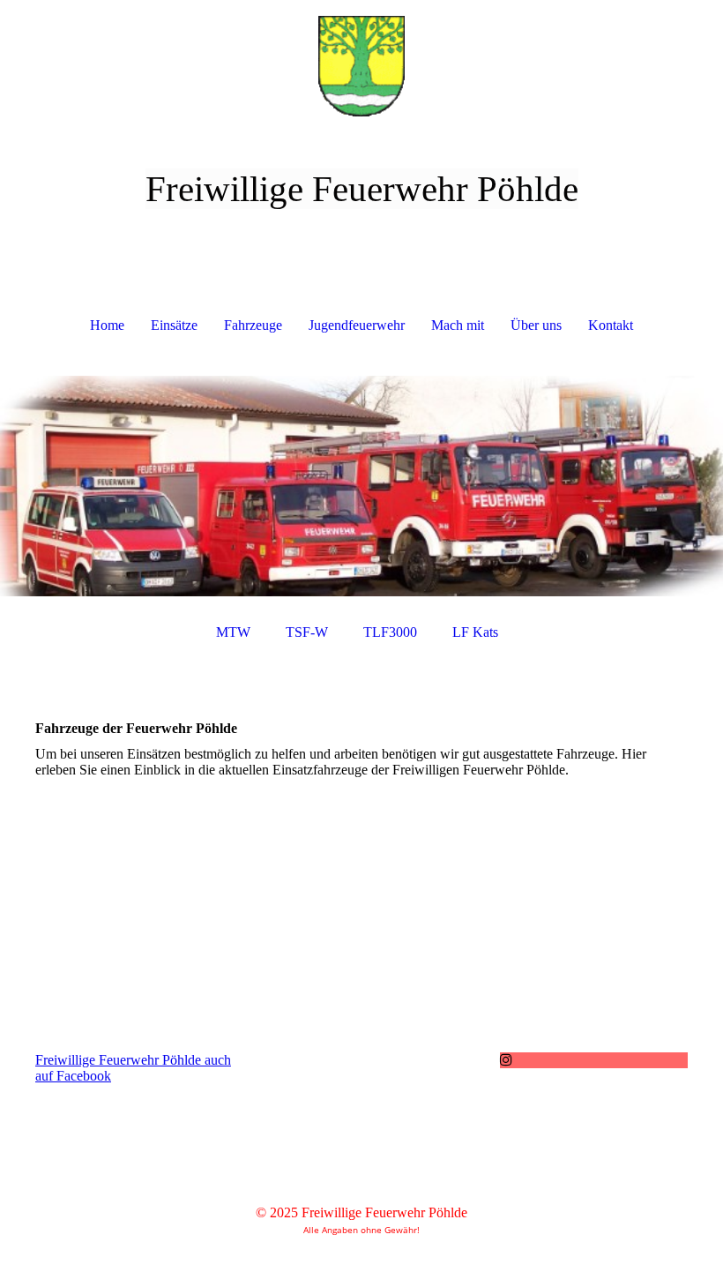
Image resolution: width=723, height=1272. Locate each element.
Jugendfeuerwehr (357, 325)
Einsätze (174, 325)
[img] (361, 66)
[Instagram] (506, 1059)
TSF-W (307, 632)
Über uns (536, 325)
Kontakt (610, 325)
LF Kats (475, 632)
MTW (233, 632)
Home (107, 325)
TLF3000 (390, 632)
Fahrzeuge (253, 325)
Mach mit (457, 325)
